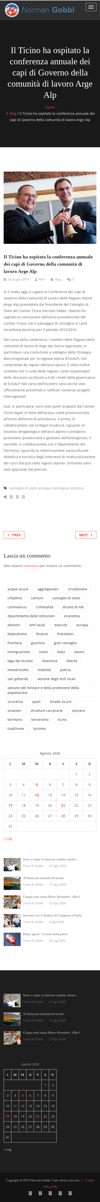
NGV (42, 279)
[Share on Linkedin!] (23, 496)
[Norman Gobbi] (40, 10)
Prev (16, 535)
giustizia (38, 643)
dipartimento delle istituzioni (31, 616)
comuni (37, 598)
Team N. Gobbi (33, 866)
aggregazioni (48, 589)
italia (61, 652)
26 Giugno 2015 (18, 279)
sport (36, 701)
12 (37, 795)
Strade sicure (60, 701)
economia (72, 616)
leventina (49, 661)
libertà (72, 661)
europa (44, 488)
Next (83, 535)
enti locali (37, 625)
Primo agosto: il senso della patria (45, 934)
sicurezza (15, 701)
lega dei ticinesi (20, 661)
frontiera (15, 643)
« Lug (8, 838)
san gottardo (18, 678)
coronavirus (17, 607)
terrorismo (40, 719)
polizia (65, 669)
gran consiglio (65, 643)
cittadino (15, 598)
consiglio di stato (23, 488)
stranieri (14, 710)
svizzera (76, 488)
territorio (15, 719)
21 (63, 805)
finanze (42, 634)
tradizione (16, 728)
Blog (13, 113)
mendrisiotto (18, 669)
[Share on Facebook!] (11, 496)
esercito (60, 625)
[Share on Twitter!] (17, 496)
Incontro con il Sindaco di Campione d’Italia (52, 915)
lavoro (79, 652)
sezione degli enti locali (56, 678)
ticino (62, 719)
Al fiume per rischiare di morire (43, 878)
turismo (39, 728)
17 (10, 805)
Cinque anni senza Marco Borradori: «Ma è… (53, 896)
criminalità (44, 607)
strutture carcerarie (47, 710)
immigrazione (19, 652)
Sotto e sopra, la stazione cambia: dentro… (51, 859)
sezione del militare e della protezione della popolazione (43, 690)
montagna (60, 488)
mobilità (44, 669)
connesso (31, 565)
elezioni (14, 625)
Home (50, 107)
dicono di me (73, 607)
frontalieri (65, 634)
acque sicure (18, 589)
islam (43, 652)
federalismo (17, 634)
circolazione (77, 589)
